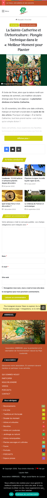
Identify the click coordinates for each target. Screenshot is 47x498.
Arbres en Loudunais (11, 430)
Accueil (20, 20)
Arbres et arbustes (28, 25)
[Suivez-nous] (43, 307)
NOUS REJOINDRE (9, 382)
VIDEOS (5, 386)
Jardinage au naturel (11, 434)
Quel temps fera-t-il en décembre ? (11, 205)
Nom (4, 256)
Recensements (9, 406)
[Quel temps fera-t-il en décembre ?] (12, 196)
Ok (11, 494)
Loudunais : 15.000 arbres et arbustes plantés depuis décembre (12, 181)
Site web (5, 277)
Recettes (7, 426)
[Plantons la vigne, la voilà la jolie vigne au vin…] (35, 170)
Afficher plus (23, 138)
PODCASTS (6, 390)
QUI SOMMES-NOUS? (10, 374)
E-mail (5, 267)
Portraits (6, 450)
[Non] (44, 489)
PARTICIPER (7, 378)
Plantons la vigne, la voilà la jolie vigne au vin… (35, 179)
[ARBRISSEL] (23, 11)
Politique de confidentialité (27, 494)
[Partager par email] (12, 149)
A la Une (28, 20)
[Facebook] (6, 149)
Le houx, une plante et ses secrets (20, 3)
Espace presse (9, 458)
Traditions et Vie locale (12, 414)
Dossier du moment (11, 418)
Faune (5, 446)
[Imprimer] (18, 149)
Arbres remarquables (11, 438)
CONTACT (6, 394)
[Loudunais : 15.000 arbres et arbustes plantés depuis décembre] (12, 170)
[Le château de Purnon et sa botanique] (35, 196)
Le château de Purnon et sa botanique (34, 205)
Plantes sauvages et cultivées (15, 442)
